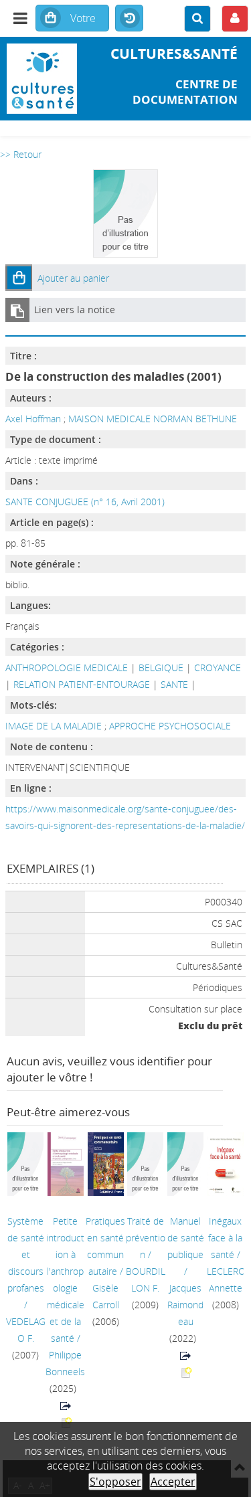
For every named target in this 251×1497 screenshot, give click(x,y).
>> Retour (20, 154)
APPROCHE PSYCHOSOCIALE (170, 725)
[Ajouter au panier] (18, 277)
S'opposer (115, 1481)
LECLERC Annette (225, 1279)
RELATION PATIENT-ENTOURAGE (81, 684)
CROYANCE (217, 667)
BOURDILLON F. (145, 1279)
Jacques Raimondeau (185, 1305)
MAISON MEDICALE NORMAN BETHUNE (152, 418)
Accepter (173, 1481)
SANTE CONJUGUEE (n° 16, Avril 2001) (85, 501)
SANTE (174, 684)
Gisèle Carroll (105, 1296)
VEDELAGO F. (26, 1329)
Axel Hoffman (33, 418)
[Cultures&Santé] (42, 78)
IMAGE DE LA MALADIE (54, 725)
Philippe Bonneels (65, 1363)
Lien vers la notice (74, 309)
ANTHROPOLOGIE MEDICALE (66, 667)
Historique (129, 18)
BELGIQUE (161, 667)
